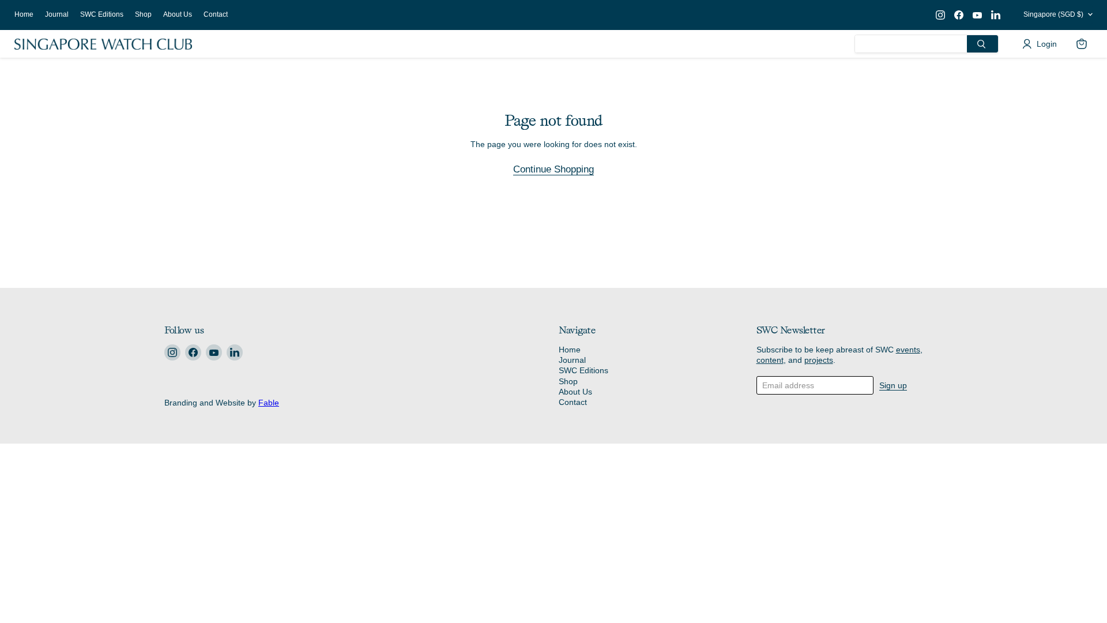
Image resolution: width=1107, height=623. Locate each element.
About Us (177, 14)
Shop (143, 14)
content (770, 360)
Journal (57, 14)
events (908, 349)
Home (23, 14)
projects (818, 360)
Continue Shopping (553, 169)
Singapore (1053, 14)
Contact (216, 14)
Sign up (893, 385)
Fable (268, 402)
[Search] (982, 43)
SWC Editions (101, 14)
